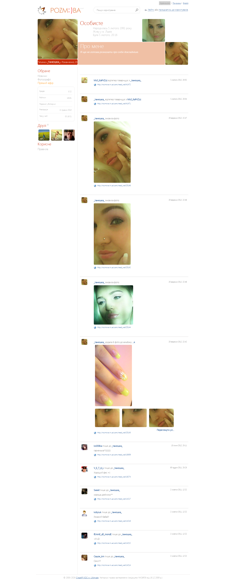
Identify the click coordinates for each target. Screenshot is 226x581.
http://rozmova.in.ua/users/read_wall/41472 (114, 84)
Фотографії (44, 79)
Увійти (151, 9)
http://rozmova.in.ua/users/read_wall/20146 (114, 185)
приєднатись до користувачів (173, 9)
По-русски (177, 3)
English (185, 3)
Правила (43, 149)
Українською (165, 3)
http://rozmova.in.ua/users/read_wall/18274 (114, 477)
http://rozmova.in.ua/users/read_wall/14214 (114, 565)
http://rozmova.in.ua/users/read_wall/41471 (114, 103)
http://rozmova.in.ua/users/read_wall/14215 (114, 543)
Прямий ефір (45, 83)
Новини (42, 76)
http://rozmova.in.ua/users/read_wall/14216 (114, 521)
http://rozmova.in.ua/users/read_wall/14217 (114, 499)
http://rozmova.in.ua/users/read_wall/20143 (114, 432)
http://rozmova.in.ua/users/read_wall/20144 (114, 327)
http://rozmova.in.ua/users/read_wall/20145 (114, 267)
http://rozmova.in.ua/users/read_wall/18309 (114, 454)
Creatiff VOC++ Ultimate (87, 577)
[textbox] (117, 10)
